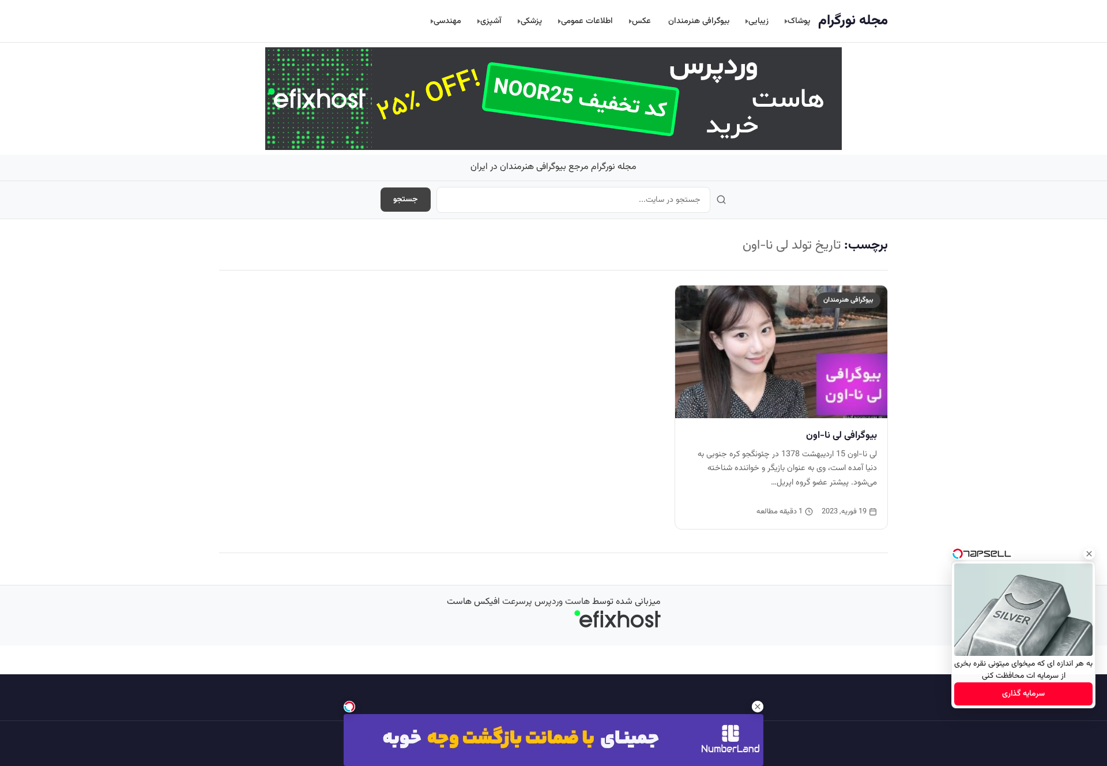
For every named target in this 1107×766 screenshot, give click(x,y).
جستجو (405, 199)
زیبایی (758, 21)
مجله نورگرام (853, 21)
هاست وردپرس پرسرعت (546, 602)
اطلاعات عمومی (587, 21)
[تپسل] (349, 706)
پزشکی (531, 21)
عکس (641, 21)
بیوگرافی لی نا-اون (841, 435)
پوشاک (799, 21)
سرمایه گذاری (1023, 694)
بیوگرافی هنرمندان (698, 21)
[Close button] (1089, 554)
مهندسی (447, 21)
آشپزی (491, 21)
